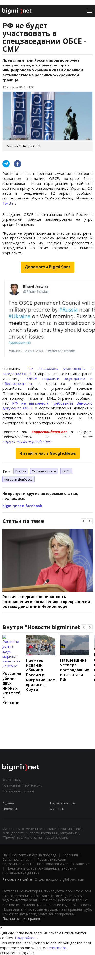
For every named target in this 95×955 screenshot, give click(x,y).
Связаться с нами (17, 859)
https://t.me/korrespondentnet (26, 441)
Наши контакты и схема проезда (29, 855)
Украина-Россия (44, 471)
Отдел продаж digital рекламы (59, 879)
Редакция (70, 855)
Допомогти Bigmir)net (47, 267)
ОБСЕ (66, 471)
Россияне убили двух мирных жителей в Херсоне (11, 688)
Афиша (8, 803)
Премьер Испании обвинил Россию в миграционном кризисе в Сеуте (40, 674)
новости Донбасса (18, 479)
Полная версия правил (21, 918)
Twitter (8, 203)
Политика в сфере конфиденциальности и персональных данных (39, 870)
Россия (20, 471)
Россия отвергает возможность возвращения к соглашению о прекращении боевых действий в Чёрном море (46, 601)
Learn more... (57, 947)
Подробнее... (26, 937)
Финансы (57, 808)
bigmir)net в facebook (22, 505)
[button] (83, 521)
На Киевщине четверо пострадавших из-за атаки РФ (74, 669)
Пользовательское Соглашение (63, 863)
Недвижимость (62, 803)
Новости (9, 808)
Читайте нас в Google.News (47, 453)
